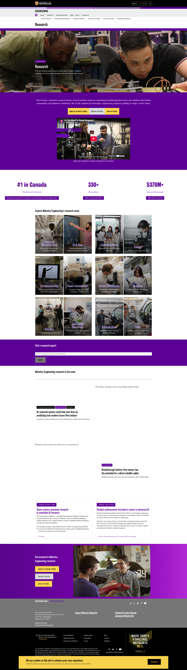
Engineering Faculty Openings (126, 612)
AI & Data (41, 536)
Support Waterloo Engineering (86, 612)
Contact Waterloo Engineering (44, 625)
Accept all (154, 662)
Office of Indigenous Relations (62, 655)
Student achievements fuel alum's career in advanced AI (123, 509)
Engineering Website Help (124, 616)
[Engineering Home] (36, 15)
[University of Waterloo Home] (43, 3)
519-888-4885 (46, 617)
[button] (136, 3)
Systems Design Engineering (107, 536)
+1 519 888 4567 (42, 639)
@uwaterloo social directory (114, 652)
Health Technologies (130, 536)
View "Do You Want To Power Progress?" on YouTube (93, 161)
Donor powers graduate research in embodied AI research (52, 511)
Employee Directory (41, 623)
